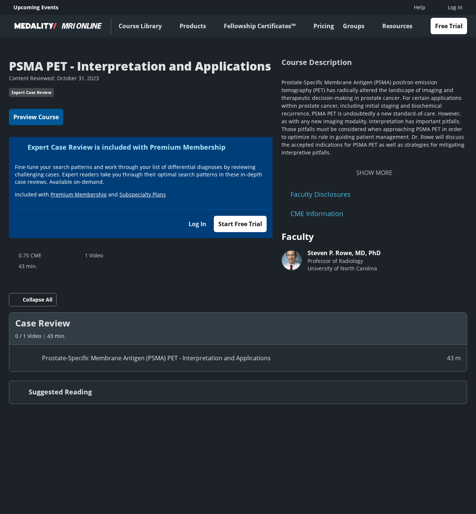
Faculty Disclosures (320, 194)
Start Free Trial (240, 224)
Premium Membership (79, 194)
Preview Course (36, 117)
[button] (238, 328)
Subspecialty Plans (142, 194)
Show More (374, 173)
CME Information (316, 213)
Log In (197, 224)
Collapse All (37, 299)
